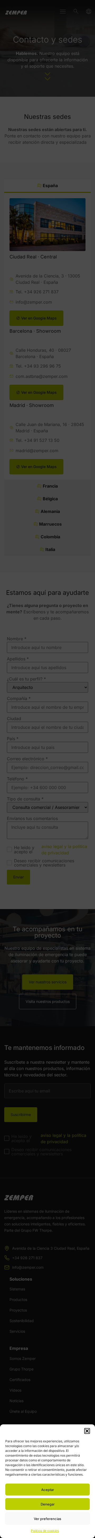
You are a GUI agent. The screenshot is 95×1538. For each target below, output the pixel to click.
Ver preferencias (47, 1519)
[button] (87, 1431)
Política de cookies (45, 1531)
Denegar (48, 1504)
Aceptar (47, 1490)
